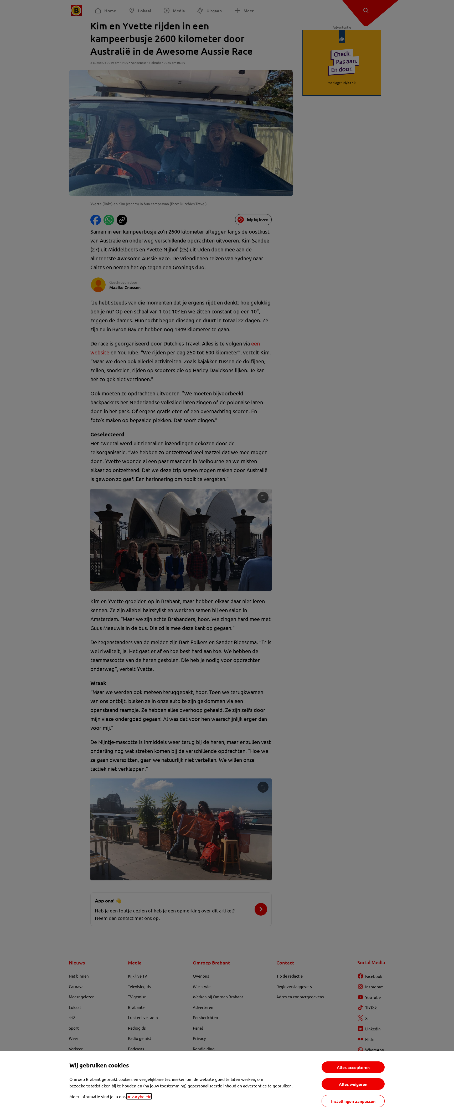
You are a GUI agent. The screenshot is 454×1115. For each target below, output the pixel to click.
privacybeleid (139, 1096)
